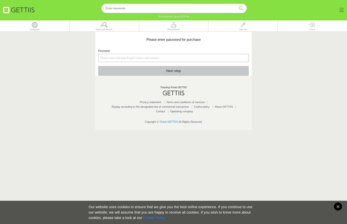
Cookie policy (202, 106)
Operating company (181, 111)
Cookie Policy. (154, 218)
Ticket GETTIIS (168, 121)
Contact (160, 111)
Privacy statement (150, 102)
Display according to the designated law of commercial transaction (150, 106)
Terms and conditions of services (185, 102)
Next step (173, 71)
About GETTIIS (224, 106)
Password (104, 50)
